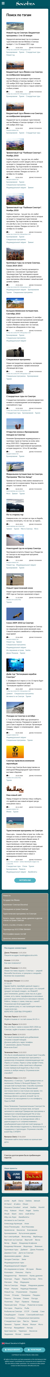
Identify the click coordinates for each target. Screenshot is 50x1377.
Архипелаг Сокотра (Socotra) (15, 905)
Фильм (33, 1324)
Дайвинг (9, 694)
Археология (9, 1230)
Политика (8, 1302)
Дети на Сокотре (26, 1253)
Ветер (6, 1243)
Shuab (6, 1214)
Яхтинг (18, 1334)
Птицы (22, 1305)
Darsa (20, 1201)
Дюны (26, 1256)
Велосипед (26, 1237)
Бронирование (11, 52)
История (30, 1269)
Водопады (27, 1246)
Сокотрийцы (9, 1318)
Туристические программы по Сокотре (24, 831)
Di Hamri (8, 1204)
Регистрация (35, 1350)
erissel (25, 1207)
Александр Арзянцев (13, 1224)
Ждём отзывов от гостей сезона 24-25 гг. (22, 1019)
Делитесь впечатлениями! (14, 938)
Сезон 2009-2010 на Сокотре (19, 623)
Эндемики (8, 1334)
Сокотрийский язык (35, 1315)
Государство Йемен (11, 900)
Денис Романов (12, 653)
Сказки (21, 1315)
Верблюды (38, 1237)
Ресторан (8, 1308)
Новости (6, 896)
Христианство (10, 1331)
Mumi (21, 1210)
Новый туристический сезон (19, 588)
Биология (21, 1230)
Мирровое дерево (36, 1285)
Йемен (8, 812)
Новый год (10, 55)
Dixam (25, 1204)
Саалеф (35, 1311)
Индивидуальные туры (14, 1263)
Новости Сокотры (13, 599)
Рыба (27, 1308)
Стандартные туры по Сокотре (21, 396)
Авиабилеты (32, 872)
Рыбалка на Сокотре (13, 1311)
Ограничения (21, 1292)
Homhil (41, 1207)
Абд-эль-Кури (10, 1217)
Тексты (26, 1321)
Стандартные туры (33, 52)
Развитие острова (35, 1305)
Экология (33, 1331)
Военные (38, 1246)
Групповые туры (11, 1250)
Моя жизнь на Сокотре (15, 491)
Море (6, 1289)
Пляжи (26, 1298)
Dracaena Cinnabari (12, 1207)
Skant (14, 1214)
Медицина (24, 1282)
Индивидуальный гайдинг (16, 188)
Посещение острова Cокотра (15, 909)
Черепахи (23, 1331)
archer (7, 1201)
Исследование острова (15, 650)
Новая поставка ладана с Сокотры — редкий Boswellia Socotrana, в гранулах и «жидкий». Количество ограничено (23, 973)
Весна (37, 1240)
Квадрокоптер (10, 1276)
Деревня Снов (10, 1253)
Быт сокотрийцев (11, 1237)
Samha (27, 650)
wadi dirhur (30, 1214)
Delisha (29, 1201)
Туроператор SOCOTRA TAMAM (17, 929)
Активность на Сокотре (15, 696)
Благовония (32, 1230)
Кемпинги (23, 1276)
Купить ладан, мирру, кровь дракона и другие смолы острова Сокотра (22, 919)
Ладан (17, 1279)
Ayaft (14, 1201)
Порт (17, 1302)
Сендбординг (10, 1315)
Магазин (8, 1282)
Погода (34, 1298)
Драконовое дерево (12, 1256)
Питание (17, 1298)
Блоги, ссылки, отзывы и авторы (17, 925)
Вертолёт (29, 1240)
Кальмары (8, 1272)
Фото (8, 494)
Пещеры (36, 1295)
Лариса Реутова (29, 1279)
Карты (28, 1272)
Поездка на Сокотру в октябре (20, 716)
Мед (16, 1282)
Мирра (23, 1285)
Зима (24, 1259)
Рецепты (18, 1308)
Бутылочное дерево (27, 1233)
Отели (24, 866)
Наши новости (12, 130)
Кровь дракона (36, 1276)
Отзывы (15, 1295)
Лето (40, 1279)
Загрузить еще (25, 880)
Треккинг (8, 1324)
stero (21, 1214)
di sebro (17, 1204)
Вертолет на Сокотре (13, 1240)
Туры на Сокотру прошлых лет (18, 49)
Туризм (21, 52)
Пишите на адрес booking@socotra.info (20, 955)
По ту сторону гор (14, 515)
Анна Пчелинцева (11, 1227)
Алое (27, 1224)
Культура (8, 1279)
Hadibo (33, 1207)
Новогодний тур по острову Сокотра (23, 548)
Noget (28, 1210)
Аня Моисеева (28, 1227)
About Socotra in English (15, 1343)
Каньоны (19, 1272)
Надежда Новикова (28, 1289)
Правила (22, 869)
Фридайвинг (19, 1328)
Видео (14, 1243)
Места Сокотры (27, 529)
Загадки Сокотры (11, 1259)
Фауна (25, 1324)
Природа (35, 1302)
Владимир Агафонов (28, 1243)
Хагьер (30, 1328)
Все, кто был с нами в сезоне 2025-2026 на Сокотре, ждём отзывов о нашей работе (22, 1028)
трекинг (27, 1334)
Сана (42, 1311)
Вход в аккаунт (13, 1350)
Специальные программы (16, 185)
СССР (26, 1311)
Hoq (6, 1210)
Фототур (8, 1328)
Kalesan (13, 1210)
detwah (37, 1201)
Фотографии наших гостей (14, 934)
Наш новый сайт (14, 795)
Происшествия (10, 1305)
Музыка (14, 1289)
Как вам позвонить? (12, 963)
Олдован (33, 1292)
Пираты (7, 1298)
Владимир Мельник (12, 1246)
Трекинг (31, 188)
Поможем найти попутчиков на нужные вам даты (23, 1141)
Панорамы (25, 1295)
